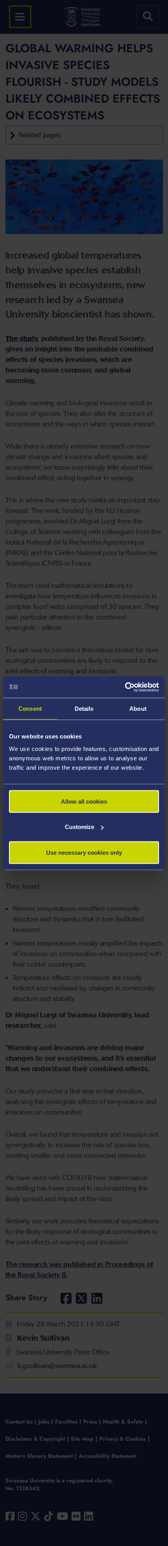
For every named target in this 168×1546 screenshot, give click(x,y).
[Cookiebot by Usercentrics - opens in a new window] (125, 687)
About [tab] (138, 708)
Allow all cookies (84, 801)
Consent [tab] (30, 708)
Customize (79, 827)
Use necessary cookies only (84, 852)
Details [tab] (84, 708)
